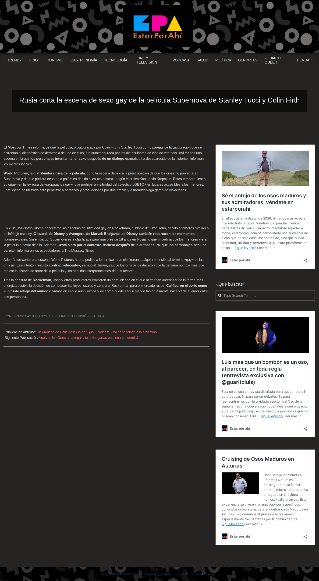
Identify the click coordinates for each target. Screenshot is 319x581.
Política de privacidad (188, 574)
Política (97, 316)
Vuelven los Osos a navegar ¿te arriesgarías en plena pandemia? (88, 338)
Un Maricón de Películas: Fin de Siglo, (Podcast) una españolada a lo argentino (97, 332)
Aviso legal (210, 574)
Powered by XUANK (157, 574)
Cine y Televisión (74, 316)
